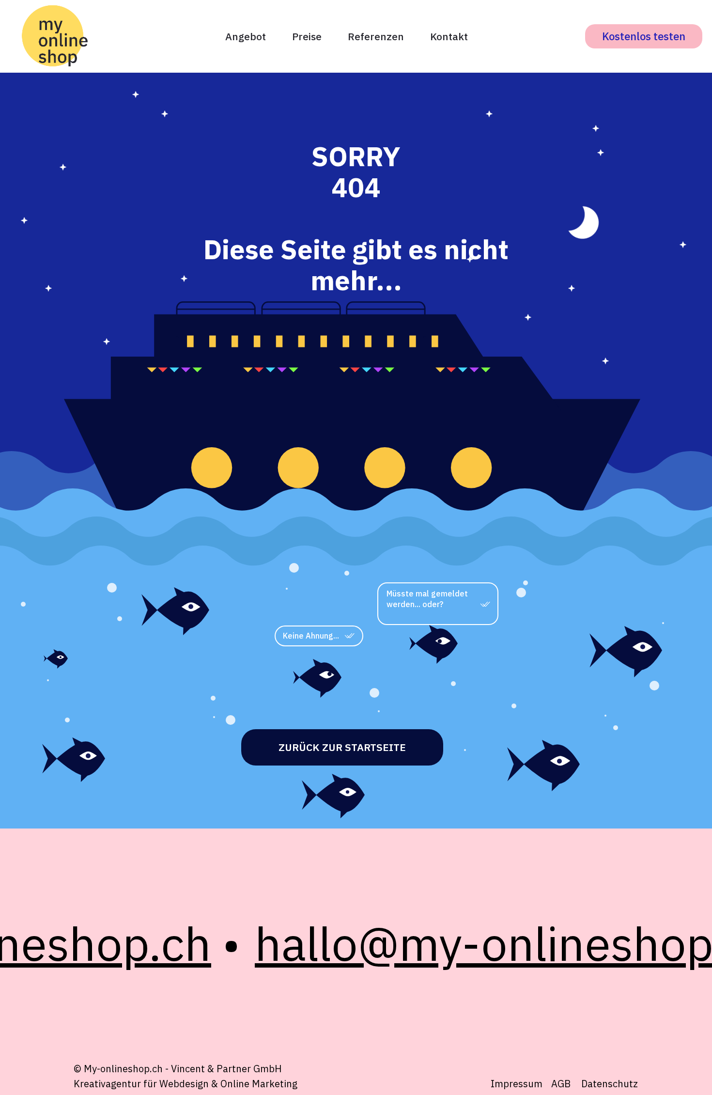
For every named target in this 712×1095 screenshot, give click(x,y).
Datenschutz (609, 1083)
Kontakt (449, 36)
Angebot (245, 36)
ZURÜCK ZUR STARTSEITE (342, 747)
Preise (307, 36)
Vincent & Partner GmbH (226, 1068)
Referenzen (376, 36)
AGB (561, 1083)
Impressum (516, 1083)
